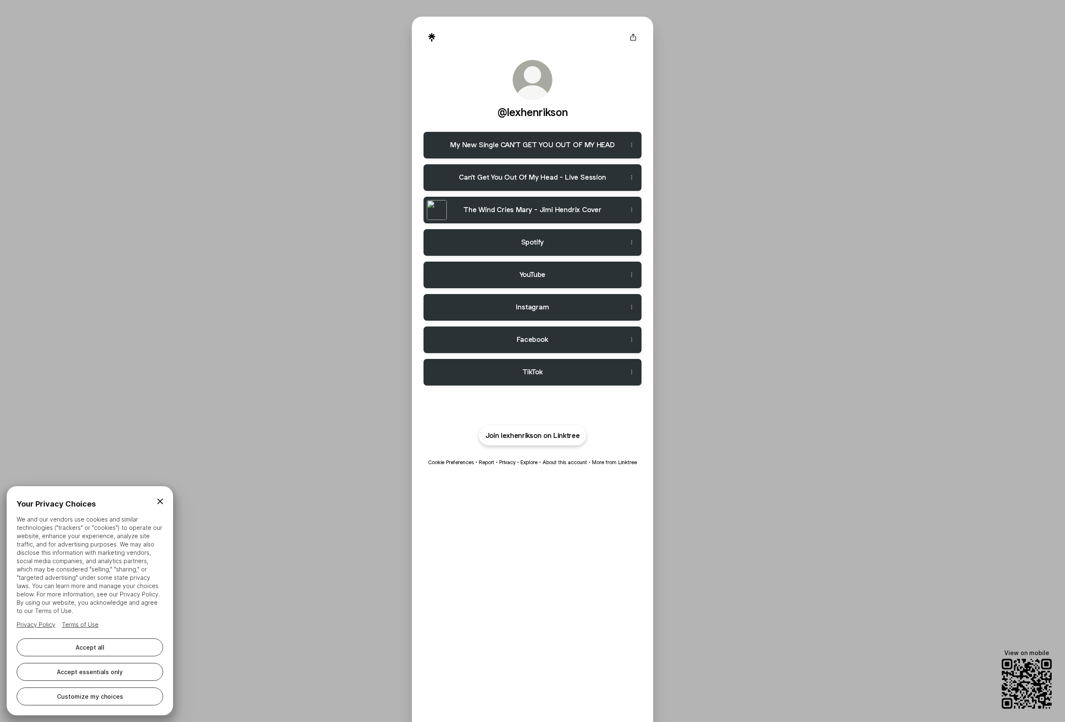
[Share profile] (633, 37)
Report (486, 462)
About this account (564, 462)
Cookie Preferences (451, 462)
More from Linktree (614, 462)
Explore (528, 462)
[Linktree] (432, 37)
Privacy (507, 462)
